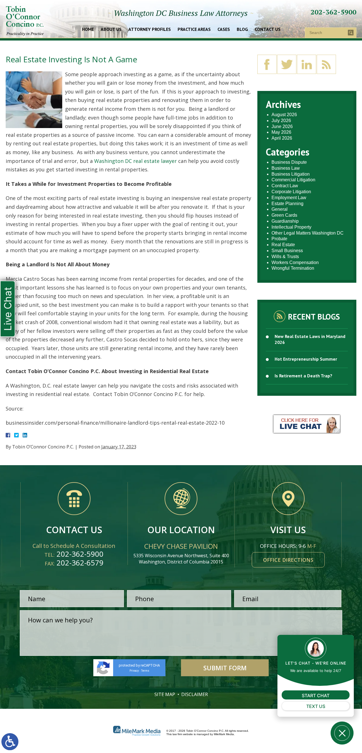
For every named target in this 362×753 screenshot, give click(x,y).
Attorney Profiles (149, 29)
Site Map (164, 694)
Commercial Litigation (293, 179)
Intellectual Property (291, 227)
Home (88, 29)
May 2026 (281, 132)
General (280, 209)
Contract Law (285, 185)
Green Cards (284, 215)
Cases (223, 29)
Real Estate (283, 244)
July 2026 (281, 120)
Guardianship (285, 221)
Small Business (287, 250)
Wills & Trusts (285, 256)
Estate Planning (287, 203)
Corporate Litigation (291, 191)
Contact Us (268, 29)
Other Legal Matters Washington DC (308, 233)
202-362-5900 (333, 11)
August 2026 (284, 114)
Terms (145, 670)
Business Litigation (291, 174)
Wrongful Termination (293, 268)
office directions (288, 559)
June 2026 (282, 126)
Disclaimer (194, 694)
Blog (242, 29)
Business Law (286, 168)
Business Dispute (289, 162)
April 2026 (282, 138)
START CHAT (315, 695)
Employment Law (289, 197)
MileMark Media (224, 734)
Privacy (134, 670)
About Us (111, 29)
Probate (279, 238)
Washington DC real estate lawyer (135, 161)
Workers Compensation (295, 262)
